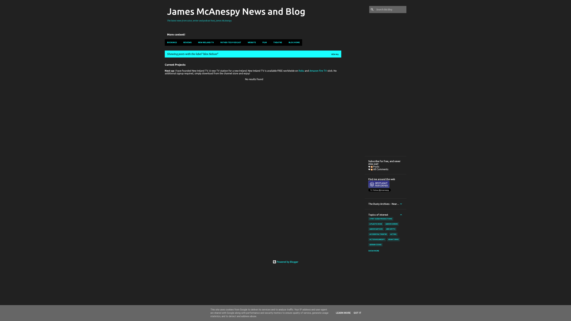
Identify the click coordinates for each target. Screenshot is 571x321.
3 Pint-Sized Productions (381, 219)
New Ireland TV (206, 42)
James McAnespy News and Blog (236, 11)
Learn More (343, 312)
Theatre (277, 42)
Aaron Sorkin (392, 224)
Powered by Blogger (287, 262)
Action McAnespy (377, 239)
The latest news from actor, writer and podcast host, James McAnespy (199, 20)
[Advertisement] (353, 104)
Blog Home (294, 42)
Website (252, 42)
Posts (376, 166)
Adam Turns (393, 239)
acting (393, 234)
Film (264, 42)
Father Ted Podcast (230, 42)
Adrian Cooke (375, 245)
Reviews (187, 42)
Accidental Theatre (378, 234)
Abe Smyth (390, 229)
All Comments (380, 169)
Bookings (172, 42)
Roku (301, 70)
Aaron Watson (376, 229)
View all (335, 54)
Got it (357, 312)
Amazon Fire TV (318, 70)
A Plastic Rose (376, 224)
